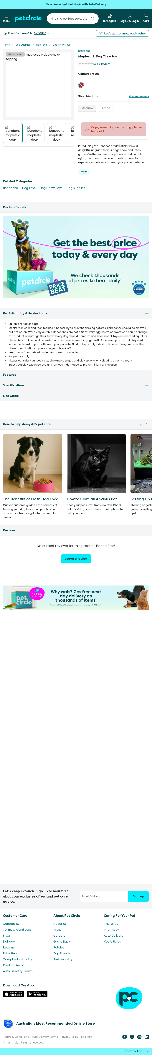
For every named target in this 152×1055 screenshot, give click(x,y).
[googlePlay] (37, 996)
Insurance (111, 924)
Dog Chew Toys (61, 44)
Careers (59, 935)
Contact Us (11, 924)
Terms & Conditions (17, 930)
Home (6, 44)
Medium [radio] (87, 108)
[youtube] (124, 1038)
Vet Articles (112, 941)
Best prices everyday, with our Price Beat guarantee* (76, 4)
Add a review (101, 64)
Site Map (86, 1037)
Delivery (9, 941)
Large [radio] (106, 108)
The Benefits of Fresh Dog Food (31, 498)
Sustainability (62, 959)
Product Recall (13, 965)
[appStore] (13, 996)
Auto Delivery (113, 935)
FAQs (7, 935)
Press (57, 930)
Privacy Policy (69, 1037)
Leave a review (76, 559)
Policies (58, 947)
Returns (8, 947)
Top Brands (61, 953)
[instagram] (139, 1038)
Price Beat (10, 953)
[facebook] (132, 1038)
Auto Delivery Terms (18, 971)
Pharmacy (111, 930)
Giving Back (61, 941)
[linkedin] (147, 1038)
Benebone (84, 51)
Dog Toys (41, 44)
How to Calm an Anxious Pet (92, 498)
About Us (60, 924)
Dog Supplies (23, 44)
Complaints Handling (18, 959)
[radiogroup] (113, 85)
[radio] (81, 85)
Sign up (138, 896)
